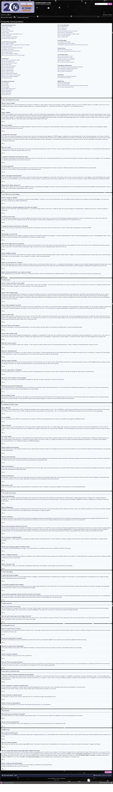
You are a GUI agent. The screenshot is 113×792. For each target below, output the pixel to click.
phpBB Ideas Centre (66, 744)
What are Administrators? (63, 26)
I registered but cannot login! (7, 31)
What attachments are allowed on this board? (67, 76)
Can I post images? (5, 87)
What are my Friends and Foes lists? (65, 49)
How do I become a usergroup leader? (65, 32)
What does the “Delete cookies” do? (9, 38)
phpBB (38, 237)
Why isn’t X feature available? (64, 84)
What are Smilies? (5, 85)
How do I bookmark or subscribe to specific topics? (68, 68)
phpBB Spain (107, 782)
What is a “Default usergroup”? (64, 35)
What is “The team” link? (63, 37)
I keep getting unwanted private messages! (66, 43)
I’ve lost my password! (6, 35)
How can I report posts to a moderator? (10, 73)
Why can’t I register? (6, 29)
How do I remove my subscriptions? (65, 71)
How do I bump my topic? (7, 77)
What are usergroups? (62, 29)
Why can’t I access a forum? (7, 69)
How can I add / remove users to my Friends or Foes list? (69, 51)
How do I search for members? (64, 60)
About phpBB (104, 734)
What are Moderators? (62, 28)
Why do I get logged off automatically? (9, 37)
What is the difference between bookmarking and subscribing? (70, 66)
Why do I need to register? (7, 26)
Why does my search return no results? (65, 57)
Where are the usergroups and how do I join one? (68, 31)
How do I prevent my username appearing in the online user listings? (16, 44)
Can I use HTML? (5, 84)
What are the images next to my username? (11, 50)
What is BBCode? (5, 82)
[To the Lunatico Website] (17, 7)
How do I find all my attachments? (64, 77)
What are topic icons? (6, 94)
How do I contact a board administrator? (66, 87)
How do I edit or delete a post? (8, 61)
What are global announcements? (8, 88)
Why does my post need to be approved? (10, 76)
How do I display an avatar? (7, 52)
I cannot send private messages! (64, 41)
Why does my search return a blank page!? (66, 59)
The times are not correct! (7, 46)
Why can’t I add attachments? (8, 70)
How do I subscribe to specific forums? (65, 69)
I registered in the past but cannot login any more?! (12, 34)
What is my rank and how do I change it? (10, 53)
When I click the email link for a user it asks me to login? (13, 55)
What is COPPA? (5, 28)
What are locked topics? (6, 93)
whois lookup (101, 752)
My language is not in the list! (8, 49)
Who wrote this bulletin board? (64, 82)
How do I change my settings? (8, 43)
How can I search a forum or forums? (65, 56)
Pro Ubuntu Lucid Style (8, 782)
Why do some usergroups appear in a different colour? (69, 34)
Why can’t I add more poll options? (9, 66)
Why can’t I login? (5, 32)
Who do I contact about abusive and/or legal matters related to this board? (73, 85)
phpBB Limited (41, 734)
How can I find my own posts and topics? (66, 62)
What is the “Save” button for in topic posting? (11, 75)
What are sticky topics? (6, 91)
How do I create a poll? (6, 64)
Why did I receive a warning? (7, 72)
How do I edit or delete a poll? (8, 67)
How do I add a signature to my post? (9, 63)
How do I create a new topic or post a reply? (11, 60)
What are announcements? (7, 90)
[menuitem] (9, 15)
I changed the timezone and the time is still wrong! (12, 47)
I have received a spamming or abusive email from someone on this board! (73, 44)
